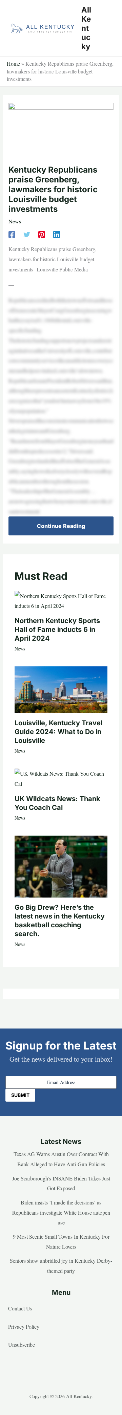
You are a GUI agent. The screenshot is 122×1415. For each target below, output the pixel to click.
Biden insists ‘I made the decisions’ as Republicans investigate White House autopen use (61, 1212)
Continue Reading (61, 526)
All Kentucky (86, 28)
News (14, 221)
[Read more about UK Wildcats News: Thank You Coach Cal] (61, 777)
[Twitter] (26, 234)
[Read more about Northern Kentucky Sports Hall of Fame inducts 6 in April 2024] (61, 599)
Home (13, 63)
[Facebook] (11, 234)
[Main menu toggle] (106, 28)
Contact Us (20, 1308)
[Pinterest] (41, 234)
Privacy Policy (23, 1326)
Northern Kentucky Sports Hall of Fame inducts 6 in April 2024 (57, 629)
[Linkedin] (56, 234)
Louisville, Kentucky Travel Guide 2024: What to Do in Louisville (58, 732)
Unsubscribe (21, 1344)
